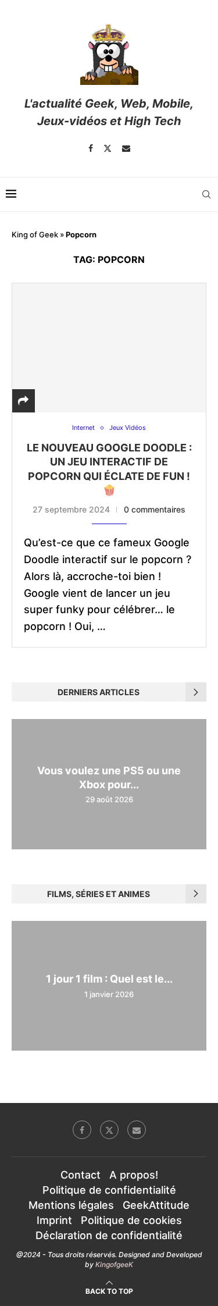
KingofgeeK (114, 1264)
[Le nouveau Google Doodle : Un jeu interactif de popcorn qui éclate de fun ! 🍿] (109, 347)
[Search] (206, 194)
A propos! (133, 1175)
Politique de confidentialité (109, 1190)
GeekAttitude (156, 1205)
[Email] (126, 148)
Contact (80, 1175)
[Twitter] (107, 148)
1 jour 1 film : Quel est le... (109, 979)
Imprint (54, 1220)
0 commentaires (154, 509)
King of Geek (35, 234)
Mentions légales (71, 1205)
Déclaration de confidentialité (109, 1235)
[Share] (23, 400)
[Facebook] (90, 148)
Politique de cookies (131, 1220)
